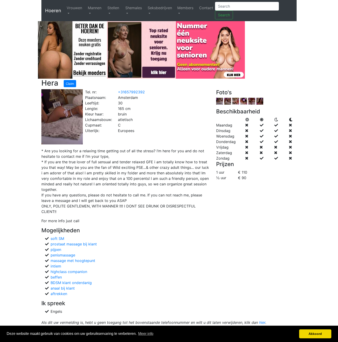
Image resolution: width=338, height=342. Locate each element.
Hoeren (53, 10)
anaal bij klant (63, 288)
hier (262, 322)
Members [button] (185, 8)
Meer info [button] (145, 334)
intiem (56, 266)
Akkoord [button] (315, 334)
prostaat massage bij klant (74, 244)
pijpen (56, 249)
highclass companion (69, 271)
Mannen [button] (94, 8)
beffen (56, 277)
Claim (70, 84)
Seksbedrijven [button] (160, 8)
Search (224, 15)
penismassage (63, 255)
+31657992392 (131, 92)
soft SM (57, 238)
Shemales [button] (133, 8)
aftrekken (59, 293)
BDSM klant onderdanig (71, 282)
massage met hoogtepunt (73, 260)
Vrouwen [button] (74, 8)
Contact (206, 8)
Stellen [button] (113, 8)
